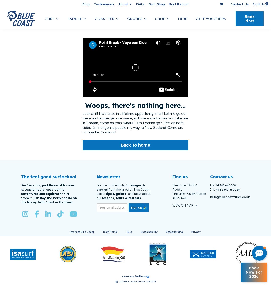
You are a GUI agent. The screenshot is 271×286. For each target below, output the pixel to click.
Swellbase (140, 276)
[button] (125, 4)
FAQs (140, 4)
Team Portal (110, 231)
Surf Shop (157, 4)
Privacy (196, 231)
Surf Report (179, 4)
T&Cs (129, 231)
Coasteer (105, 19)
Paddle (74, 19)
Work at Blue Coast (82, 231)
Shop (160, 19)
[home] (24, 19)
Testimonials (104, 4)
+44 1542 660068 (228, 190)
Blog (86, 4)
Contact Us (239, 4)
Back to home (135, 145)
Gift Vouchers (211, 19)
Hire (182, 19)
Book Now (250, 18)
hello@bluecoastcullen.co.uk (230, 197)
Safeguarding (174, 231)
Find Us (259, 4)
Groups (134, 19)
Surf (50, 19)
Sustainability (149, 231)
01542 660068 (226, 185)
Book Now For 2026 (254, 272)
